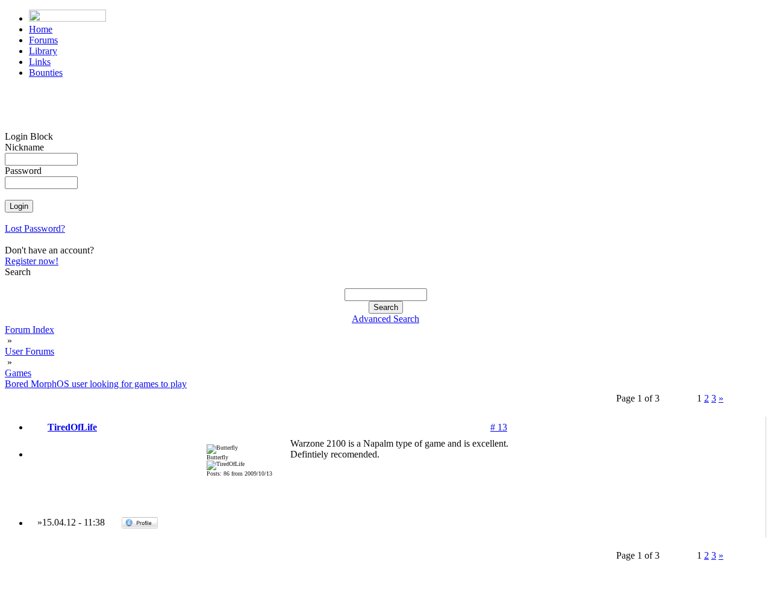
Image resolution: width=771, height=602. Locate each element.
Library (43, 51)
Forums (43, 40)
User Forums (29, 351)
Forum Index (29, 329)
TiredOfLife (72, 427)
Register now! (31, 261)
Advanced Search (385, 319)
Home (40, 29)
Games (18, 373)
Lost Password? (35, 228)
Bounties (46, 72)
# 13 (498, 427)
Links (40, 62)
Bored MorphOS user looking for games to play (96, 384)
